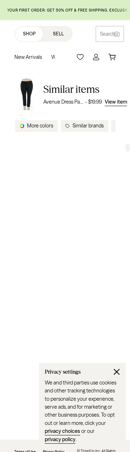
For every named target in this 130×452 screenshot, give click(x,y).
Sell (58, 33)
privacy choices (62, 431)
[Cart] (112, 57)
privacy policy (60, 439)
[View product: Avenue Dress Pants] (26, 94)
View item (116, 102)
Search (107, 34)
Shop (29, 33)
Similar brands (88, 125)
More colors (40, 125)
